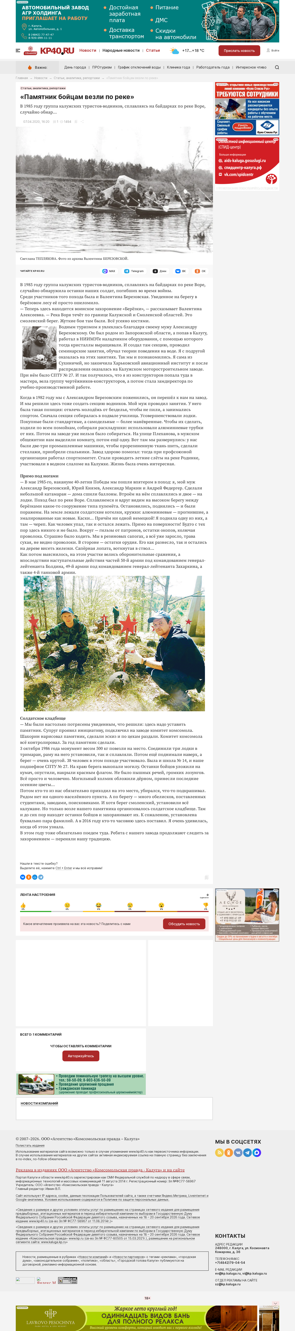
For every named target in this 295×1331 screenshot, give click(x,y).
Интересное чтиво (251, 67)
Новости (87, 50)
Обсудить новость (184, 924)
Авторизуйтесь (81, 1056)
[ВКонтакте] (22, 877)
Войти (275, 50)
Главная (22, 78)
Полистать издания (30, 1145)
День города (75, 67)
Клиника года (178, 67)
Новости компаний (39, 1103)
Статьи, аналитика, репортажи (77, 78)
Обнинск (30, 53)
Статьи (153, 50)
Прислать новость (239, 50)
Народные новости (121, 50)
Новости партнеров (129, 1257)
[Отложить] (76, 121)
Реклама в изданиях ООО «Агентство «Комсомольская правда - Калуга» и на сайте (100, 1170)
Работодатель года (213, 67)
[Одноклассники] (28, 877)
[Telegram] (40, 877)
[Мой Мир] (34, 877)
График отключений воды (139, 67)
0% (23, 909)
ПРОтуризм (102, 67)
